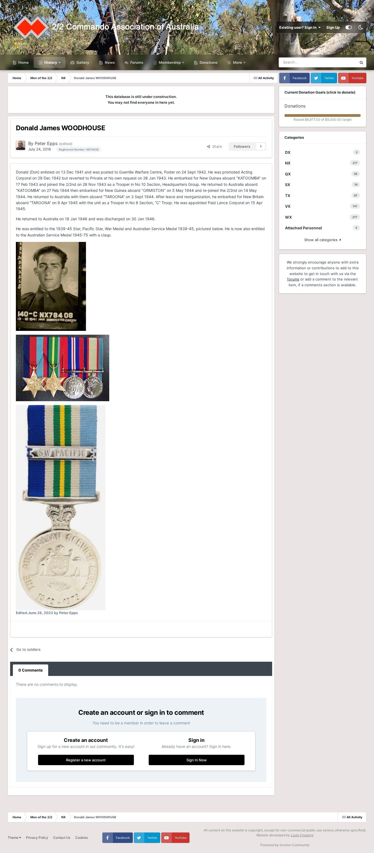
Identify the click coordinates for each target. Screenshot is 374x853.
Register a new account (86, 760)
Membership (170, 62)
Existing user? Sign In (298, 27)
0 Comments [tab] (30, 670)
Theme (13, 837)
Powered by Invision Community (285, 845)
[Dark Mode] (360, 27)
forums (293, 279)
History (51, 62)
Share (216, 146)
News (109, 62)
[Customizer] (349, 27)
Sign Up (333, 27)
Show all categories (322, 240)
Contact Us (61, 837)
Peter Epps (46, 143)
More (237, 62)
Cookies (81, 837)
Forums (136, 62)
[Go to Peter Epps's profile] (20, 145)
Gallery (82, 62)
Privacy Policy (37, 837)
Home (23, 62)
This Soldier (340, 62)
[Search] (361, 62)
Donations (208, 62)
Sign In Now (196, 760)
